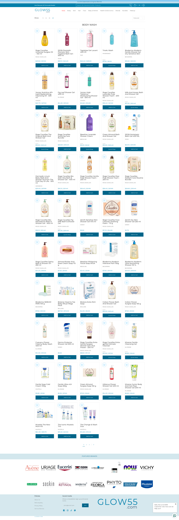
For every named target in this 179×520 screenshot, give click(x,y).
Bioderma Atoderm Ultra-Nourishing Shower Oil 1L (133, 263)
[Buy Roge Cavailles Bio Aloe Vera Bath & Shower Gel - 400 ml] (67, 164)
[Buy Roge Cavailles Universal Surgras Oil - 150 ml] (45, 38)
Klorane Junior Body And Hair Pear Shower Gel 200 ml (133, 386)
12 (43, 18)
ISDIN (59, 58)
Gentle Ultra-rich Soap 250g (65, 385)
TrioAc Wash (108, 50)
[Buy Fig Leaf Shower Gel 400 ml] (67, 80)
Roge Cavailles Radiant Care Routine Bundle (134, 178)
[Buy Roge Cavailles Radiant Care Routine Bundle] (134, 164)
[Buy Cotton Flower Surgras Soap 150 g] (134, 290)
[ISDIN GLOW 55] (81, 468)
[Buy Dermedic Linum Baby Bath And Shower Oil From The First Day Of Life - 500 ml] (45, 164)
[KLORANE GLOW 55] (32, 484)
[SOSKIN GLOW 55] (48, 484)
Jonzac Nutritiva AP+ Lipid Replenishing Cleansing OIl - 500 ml (44, 95)
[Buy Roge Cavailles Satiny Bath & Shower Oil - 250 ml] (45, 250)
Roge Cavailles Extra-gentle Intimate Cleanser (111, 344)
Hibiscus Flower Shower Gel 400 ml (111, 385)
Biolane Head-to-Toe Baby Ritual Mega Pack (66, 303)
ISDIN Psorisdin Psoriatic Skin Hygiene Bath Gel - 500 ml (66, 52)
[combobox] (102, 5)
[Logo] (130, 468)
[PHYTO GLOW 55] (114, 484)
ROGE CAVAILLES (41, 57)
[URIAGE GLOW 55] (48, 468)
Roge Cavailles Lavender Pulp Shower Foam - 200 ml (111, 95)
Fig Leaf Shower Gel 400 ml (66, 93)
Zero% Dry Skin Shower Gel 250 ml (133, 221)
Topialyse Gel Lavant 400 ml (89, 51)
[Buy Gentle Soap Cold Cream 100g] (45, 372)
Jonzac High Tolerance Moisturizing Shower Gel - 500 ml (88, 95)
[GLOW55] (42, 10)
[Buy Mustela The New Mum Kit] (45, 413)
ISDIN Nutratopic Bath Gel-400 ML (132, 135)
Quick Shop (111, 65)
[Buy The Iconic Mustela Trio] (67, 413)
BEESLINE (83, 139)
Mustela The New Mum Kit (43, 425)
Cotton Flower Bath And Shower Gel (111, 303)
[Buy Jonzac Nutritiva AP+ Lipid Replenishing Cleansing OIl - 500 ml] (45, 80)
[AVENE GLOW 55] (32, 468)
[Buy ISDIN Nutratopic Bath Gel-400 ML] (134, 122)
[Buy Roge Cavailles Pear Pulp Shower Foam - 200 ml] (112, 164)
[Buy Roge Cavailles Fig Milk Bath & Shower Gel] (67, 208)
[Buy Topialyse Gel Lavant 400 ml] (89, 38)
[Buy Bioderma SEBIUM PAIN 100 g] (45, 290)
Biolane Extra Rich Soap (88, 303)
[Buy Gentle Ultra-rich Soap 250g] (67, 372)
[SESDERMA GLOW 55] (81, 484)
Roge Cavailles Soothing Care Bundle (64, 136)
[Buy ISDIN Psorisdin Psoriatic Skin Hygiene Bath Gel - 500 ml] (67, 38)
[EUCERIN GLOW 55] (65, 468)
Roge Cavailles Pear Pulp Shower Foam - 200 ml (111, 178)
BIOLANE (61, 308)
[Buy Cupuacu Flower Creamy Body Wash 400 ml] (45, 330)
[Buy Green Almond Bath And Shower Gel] (112, 122)
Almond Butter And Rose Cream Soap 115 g (67, 263)
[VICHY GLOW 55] (147, 468)
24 (46, 18)
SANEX (82, 224)
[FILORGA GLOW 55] (97, 484)
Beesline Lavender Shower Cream (88, 135)
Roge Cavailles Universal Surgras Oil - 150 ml (44, 52)
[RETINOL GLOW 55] (65, 484)
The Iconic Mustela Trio (66, 425)
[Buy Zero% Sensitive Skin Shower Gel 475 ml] (89, 208)
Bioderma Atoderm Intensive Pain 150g (111, 262)
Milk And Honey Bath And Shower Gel (134, 93)
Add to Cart (44, 65)
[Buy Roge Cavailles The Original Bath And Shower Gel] (45, 122)
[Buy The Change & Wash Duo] (89, 413)
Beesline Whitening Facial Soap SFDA (88, 262)
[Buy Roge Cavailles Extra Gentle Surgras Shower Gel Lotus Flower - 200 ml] (89, 330)
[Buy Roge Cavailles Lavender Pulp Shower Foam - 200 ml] (112, 80)
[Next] (94, 444)
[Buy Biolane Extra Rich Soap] (89, 290)
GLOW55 (36, 516)
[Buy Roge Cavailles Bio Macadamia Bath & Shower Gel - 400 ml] (45, 208)
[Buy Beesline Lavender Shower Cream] (89, 122)
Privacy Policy (38, 505)
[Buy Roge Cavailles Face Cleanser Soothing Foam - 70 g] (112, 208)
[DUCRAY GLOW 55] (130, 484)
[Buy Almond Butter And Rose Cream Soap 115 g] (67, 250)
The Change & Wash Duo (88, 425)
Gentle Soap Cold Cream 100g (43, 385)
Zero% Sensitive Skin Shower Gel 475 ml (89, 221)
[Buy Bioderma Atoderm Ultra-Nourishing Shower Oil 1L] (134, 250)
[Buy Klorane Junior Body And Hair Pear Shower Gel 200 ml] (134, 372)
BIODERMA (128, 57)
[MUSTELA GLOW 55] (147, 484)
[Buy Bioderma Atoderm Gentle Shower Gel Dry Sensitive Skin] (134, 38)
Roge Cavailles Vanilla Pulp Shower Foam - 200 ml (89, 178)
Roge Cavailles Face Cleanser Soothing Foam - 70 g (111, 221)
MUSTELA (38, 389)
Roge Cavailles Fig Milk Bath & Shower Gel (66, 221)
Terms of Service (39, 508)
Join (85, 505)
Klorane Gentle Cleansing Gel (131, 343)
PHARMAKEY (107, 53)
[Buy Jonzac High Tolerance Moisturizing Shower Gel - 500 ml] (89, 80)
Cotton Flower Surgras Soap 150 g (133, 303)
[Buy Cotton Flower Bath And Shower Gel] (112, 290)
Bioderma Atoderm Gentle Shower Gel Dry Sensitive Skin (133, 52)
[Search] (130, 5)
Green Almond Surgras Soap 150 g (88, 385)
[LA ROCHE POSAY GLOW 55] (97, 468)
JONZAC (38, 100)
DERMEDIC (39, 186)
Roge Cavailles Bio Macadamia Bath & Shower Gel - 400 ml (44, 221)
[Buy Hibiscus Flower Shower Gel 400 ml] (112, 372)
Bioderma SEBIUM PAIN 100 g (43, 303)
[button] (64, 510)
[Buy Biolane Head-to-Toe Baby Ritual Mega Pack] (67, 290)
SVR (81, 55)
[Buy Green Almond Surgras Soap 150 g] (89, 372)
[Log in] (143, 5)
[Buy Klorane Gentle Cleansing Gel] (134, 330)
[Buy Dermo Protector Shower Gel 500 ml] (67, 330)
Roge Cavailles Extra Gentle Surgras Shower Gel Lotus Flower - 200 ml (88, 344)
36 (49, 18)
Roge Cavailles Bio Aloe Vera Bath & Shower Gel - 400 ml (66, 178)
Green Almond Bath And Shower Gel (111, 135)
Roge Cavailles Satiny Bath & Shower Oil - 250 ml (45, 263)
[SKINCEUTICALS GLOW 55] (114, 468)
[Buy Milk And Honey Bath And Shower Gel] (134, 80)
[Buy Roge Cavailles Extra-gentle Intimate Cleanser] (112, 330)
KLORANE (61, 97)
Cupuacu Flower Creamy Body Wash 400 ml (44, 344)
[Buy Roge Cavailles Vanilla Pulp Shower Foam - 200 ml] (89, 164)
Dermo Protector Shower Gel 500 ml (66, 343)
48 (53, 18)
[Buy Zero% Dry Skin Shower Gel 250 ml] (134, 208)
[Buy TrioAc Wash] (112, 38)
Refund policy (38, 502)
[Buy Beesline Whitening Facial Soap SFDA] (89, 250)
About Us (37, 499)
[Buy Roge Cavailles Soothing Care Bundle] (67, 122)
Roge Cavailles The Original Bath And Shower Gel (43, 136)
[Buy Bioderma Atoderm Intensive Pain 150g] (112, 250)
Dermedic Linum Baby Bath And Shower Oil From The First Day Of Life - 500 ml (45, 179)
